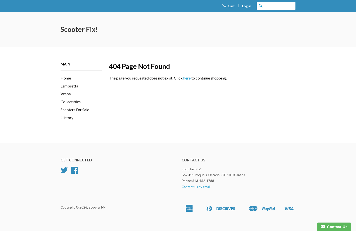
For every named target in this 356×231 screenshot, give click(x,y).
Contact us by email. (196, 187)
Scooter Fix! (79, 29)
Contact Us (336, 227)
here (187, 78)
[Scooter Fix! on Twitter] (64, 172)
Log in (246, 6)
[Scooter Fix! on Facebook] (74, 172)
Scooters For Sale (75, 109)
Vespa (66, 93)
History (67, 117)
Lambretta (69, 86)
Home (66, 78)
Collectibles (71, 101)
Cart (231, 6)
